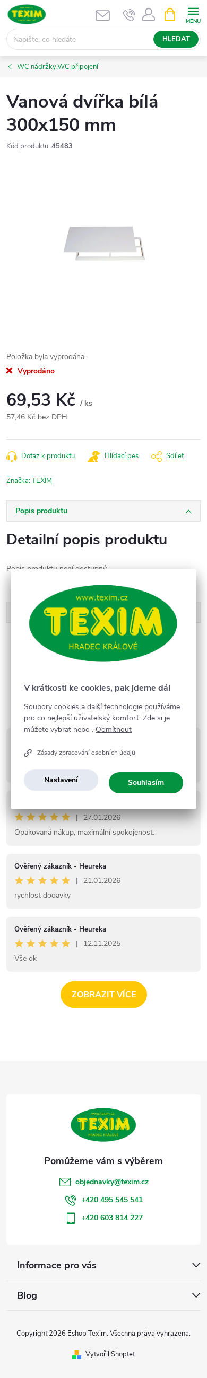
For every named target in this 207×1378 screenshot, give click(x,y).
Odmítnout (114, 729)
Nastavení (61, 780)
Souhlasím (146, 782)
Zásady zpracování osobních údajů (86, 752)
